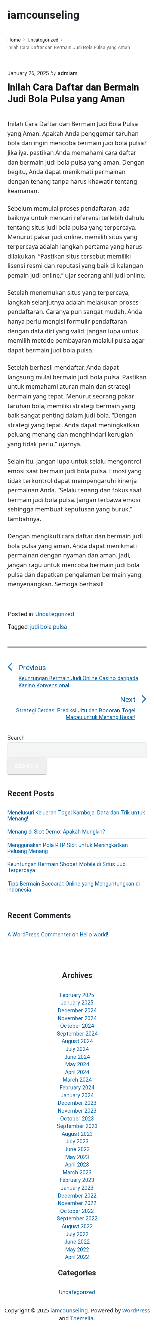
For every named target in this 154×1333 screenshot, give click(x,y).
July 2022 (77, 1234)
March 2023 (77, 1172)
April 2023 (77, 1165)
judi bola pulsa (48, 626)
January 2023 (77, 1188)
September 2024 (77, 1034)
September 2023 (77, 1126)
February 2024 (77, 1088)
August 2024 (77, 1041)
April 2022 (77, 1257)
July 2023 (77, 1141)
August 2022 (77, 1226)
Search (16, 738)
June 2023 (77, 1149)
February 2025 (77, 995)
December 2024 (77, 1010)
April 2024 (77, 1072)
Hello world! (94, 935)
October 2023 (77, 1119)
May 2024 (77, 1064)
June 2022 (77, 1242)
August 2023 (77, 1134)
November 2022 (77, 1203)
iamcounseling (69, 1310)
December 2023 (77, 1103)
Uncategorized (55, 614)
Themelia (81, 1318)
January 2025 (77, 1003)
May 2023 (77, 1157)
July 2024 (77, 1049)
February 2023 (77, 1180)
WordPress (136, 1310)
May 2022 (77, 1250)
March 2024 (77, 1080)
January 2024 (77, 1095)
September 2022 (77, 1219)
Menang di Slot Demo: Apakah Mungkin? (56, 832)
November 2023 (77, 1111)
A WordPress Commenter (39, 935)
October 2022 (77, 1211)
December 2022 (77, 1196)
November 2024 (77, 1018)
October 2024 (77, 1026)
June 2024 (77, 1057)
